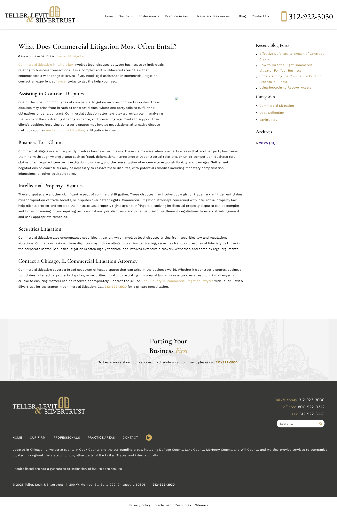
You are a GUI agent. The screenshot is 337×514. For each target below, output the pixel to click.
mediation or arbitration (65, 130)
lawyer (61, 81)
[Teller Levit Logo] (67, 406)
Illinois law (65, 64)
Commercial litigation (35, 64)
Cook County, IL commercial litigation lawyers (177, 281)
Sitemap (201, 505)
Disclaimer (162, 505)
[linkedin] (149, 437)
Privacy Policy (140, 505)
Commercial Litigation (70, 56)
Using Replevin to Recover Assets (285, 87)
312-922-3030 (311, 16)
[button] (178, 16)
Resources (183, 505)
